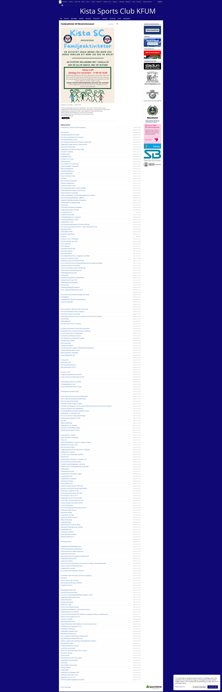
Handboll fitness (65, 469)
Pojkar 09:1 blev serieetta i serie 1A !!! (70, 616)
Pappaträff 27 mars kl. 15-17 (68, 677)
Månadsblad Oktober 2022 (68, 621)
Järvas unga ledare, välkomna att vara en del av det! (74, 309)
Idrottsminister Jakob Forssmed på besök (71, 549)
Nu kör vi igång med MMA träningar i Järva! (72, 290)
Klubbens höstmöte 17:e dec (68, 185)
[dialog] (196, 682)
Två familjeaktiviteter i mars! (68, 384)
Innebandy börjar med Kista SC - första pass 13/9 (73, 459)
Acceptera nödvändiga (199, 687)
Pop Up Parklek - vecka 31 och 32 (69, 495)
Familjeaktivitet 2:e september (68, 478)
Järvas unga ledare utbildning (68, 534)
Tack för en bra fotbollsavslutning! (70, 607)
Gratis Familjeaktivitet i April (68, 355)
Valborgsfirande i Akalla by (68, 340)
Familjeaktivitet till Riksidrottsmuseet (77, 24)
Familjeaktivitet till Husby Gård (68, 558)
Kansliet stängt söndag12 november (70, 430)
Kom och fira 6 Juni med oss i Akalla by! (71, 323)
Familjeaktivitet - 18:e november (69, 425)
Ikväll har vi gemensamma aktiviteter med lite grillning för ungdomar (78, 641)
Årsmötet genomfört (66, 541)
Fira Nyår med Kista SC (66, 585)
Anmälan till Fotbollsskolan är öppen (70, 350)
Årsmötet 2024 (64, 360)
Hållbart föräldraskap (66, 423)
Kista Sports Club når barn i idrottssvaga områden (74, 488)
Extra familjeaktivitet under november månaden (73, 188)
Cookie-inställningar (65, 687)
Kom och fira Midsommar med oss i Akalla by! (72, 311)
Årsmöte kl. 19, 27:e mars (67, 159)
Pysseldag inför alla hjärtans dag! (69, 391)
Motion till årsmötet (66, 362)
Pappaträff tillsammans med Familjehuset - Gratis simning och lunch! (79, 624)
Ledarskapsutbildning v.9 (67, 171)
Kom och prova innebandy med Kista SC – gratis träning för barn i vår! (79, 227)
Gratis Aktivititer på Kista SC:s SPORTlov (71, 382)
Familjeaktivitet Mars (66, 156)
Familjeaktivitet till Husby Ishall (69, 273)
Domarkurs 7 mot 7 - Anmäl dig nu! (69, 239)
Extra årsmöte (64, 205)
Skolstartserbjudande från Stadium (70, 135)
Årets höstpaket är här (67, 483)
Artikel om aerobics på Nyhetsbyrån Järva (71, 566)
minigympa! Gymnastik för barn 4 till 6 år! (71, 374)
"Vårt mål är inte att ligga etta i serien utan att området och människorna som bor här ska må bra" (86, 406)
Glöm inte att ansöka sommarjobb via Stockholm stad (75, 556)
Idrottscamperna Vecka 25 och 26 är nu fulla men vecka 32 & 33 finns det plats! (81, 316)
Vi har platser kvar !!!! (66, 212)
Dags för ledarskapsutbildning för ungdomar (72, 197)
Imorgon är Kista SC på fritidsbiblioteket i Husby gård (74, 466)
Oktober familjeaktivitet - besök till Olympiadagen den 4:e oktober (78, 195)
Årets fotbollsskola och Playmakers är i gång (72, 338)
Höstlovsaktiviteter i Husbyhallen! (69, 437)
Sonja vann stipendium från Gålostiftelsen (72, 408)
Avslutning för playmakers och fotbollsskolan (72, 277)
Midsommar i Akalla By (66, 653)
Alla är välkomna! (65, 246)
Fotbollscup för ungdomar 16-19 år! (70, 491)
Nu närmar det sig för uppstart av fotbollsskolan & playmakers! (77, 348)
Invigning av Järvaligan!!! (67, 345)
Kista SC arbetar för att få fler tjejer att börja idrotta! (74, 636)
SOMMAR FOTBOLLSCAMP (67, 214)
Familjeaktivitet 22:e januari (68, 568)
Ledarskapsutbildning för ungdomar (70, 287)
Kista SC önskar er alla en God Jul (69, 580)
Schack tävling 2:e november (68, 435)
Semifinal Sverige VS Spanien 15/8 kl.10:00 (72, 486)
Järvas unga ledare (66, 244)
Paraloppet (64, 178)
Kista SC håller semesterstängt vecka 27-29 (72, 500)
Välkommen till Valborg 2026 (68, 147)
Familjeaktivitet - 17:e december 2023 (70, 413)
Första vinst (64, 440)
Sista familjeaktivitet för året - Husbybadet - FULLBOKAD (75, 256)
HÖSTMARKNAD (65, 297)
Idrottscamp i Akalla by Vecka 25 (69, 517)
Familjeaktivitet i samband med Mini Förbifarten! (73, 127)
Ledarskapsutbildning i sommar (69, 139)
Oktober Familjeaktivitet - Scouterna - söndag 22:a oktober (76, 442)
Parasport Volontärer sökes (68, 176)
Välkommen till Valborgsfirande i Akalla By (72, 527)
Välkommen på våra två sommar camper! (71, 658)
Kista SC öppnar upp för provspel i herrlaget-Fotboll (74, 396)
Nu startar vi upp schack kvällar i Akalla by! (72, 454)
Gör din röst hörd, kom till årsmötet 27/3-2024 (72, 377)
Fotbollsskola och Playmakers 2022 (70, 672)
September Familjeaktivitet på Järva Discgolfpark (73, 200)
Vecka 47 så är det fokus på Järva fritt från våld (73, 268)
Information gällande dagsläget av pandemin (72, 679)
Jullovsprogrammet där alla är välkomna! (71, 583)
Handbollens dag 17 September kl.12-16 (71, 626)
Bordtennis (64, 1)
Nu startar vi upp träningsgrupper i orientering (73, 464)
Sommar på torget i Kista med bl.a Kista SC (72, 503)
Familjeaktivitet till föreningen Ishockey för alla (73, 190)
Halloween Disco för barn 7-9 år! (69, 445)
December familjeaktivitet (67, 183)
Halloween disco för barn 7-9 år (69, 280)
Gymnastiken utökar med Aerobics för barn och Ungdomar (76, 575)
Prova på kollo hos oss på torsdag (70, 164)
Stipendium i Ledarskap (67, 151)
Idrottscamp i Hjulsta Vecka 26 (68, 510)
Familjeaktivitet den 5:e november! (70, 612)
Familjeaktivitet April (66, 529)
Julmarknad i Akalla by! (66, 251)
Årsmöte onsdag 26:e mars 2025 (69, 241)
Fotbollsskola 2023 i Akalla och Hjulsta (70, 524)
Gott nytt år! (64, 578)
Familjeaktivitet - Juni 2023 (67, 515)
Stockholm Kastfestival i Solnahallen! (70, 265)
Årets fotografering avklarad (68, 365)
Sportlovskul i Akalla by (67, 561)
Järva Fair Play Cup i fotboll (68, 447)
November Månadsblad (67, 602)
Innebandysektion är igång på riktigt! (70, 202)
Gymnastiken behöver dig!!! (68, 248)
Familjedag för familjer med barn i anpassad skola (74, 144)
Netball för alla (64, 457)
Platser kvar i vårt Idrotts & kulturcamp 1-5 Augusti (74, 650)
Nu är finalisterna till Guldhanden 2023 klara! (72, 570)
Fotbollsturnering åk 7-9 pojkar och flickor (71, 403)
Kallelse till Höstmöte (66, 599)
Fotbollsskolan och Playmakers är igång (71, 474)
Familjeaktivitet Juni (66, 321)
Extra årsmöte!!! (65, 132)
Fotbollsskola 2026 (65, 161)
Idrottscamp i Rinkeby (66, 512)
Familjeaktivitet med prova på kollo (70, 210)
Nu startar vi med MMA (67, 619)
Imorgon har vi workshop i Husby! (69, 258)
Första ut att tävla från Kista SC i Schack (71, 386)
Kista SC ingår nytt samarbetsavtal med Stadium (73, 398)
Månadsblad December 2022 (68, 590)
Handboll (115, 1)
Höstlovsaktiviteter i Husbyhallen (69, 193)
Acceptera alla (213, 687)
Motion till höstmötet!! (66, 253)
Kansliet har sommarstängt (68, 648)
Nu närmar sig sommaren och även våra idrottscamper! (75, 328)
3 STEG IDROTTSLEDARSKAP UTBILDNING (71, 207)
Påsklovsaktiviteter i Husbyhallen (69, 352)
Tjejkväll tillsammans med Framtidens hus (72, 638)
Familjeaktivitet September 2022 (69, 631)
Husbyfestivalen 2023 (66, 476)
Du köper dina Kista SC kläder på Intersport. (72, 551)
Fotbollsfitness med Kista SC (68, 629)
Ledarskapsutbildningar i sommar (69, 219)
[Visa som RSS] (117, 24)
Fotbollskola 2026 (65, 154)
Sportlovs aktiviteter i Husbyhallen (70, 166)
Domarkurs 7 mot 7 (66, 372)
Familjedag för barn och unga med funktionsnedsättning (75, 331)
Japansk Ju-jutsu (107, 1)
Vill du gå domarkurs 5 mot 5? (68, 367)
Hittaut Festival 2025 (66, 229)
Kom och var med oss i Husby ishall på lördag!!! (73, 415)
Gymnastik (99, 1)
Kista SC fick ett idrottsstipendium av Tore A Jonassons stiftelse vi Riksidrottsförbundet (83, 563)
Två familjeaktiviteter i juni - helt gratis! (71, 217)
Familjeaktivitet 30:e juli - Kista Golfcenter (71, 498)
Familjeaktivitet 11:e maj (67, 222)
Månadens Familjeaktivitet (67, 234)
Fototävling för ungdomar (67, 532)
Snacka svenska (65, 655)
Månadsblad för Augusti (67, 643)
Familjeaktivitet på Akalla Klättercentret (71, 546)
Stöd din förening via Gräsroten (69, 592)
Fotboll (87, 1)
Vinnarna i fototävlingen (67, 505)
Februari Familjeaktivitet (67, 168)
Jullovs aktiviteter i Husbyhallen (69, 181)
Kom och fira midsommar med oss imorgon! (72, 137)
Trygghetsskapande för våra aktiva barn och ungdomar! (75, 449)
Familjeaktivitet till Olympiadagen (69, 282)
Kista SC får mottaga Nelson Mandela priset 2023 (73, 507)
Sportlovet (63, 236)
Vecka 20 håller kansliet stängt (69, 665)
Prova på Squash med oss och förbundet (71, 333)
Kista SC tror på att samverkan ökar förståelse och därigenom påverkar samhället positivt (84, 614)
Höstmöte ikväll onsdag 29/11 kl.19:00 (70, 418)
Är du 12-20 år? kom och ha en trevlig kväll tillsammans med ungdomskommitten (82, 263)
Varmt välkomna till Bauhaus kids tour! (71, 336)
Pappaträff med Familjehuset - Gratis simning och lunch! (75, 609)
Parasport (128, 1)
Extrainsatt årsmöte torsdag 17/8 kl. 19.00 (71, 493)
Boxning (71, 1)
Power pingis (64, 662)
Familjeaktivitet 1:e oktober (68, 452)
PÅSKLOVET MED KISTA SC (67, 537)
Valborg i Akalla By (65, 667)
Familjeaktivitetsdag (66, 522)
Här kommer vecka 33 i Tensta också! (70, 314)
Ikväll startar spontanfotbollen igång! (70, 428)
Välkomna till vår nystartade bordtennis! (71, 270)
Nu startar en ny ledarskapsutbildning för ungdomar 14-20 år (77, 595)
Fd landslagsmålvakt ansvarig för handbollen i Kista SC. (75, 411)
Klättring (138, 1)
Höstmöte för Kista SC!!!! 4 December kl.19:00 (72, 260)
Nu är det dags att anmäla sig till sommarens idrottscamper (76, 142)
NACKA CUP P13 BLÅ (66, 604)
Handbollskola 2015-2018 (67, 471)
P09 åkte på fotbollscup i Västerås (70, 646)
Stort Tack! (63, 420)
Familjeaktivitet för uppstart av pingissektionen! (73, 299)
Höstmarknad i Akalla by (67, 481)
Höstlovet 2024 (64, 275)
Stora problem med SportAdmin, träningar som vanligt (75, 294)
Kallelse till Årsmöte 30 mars (68, 553)
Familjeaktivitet (65, 670)
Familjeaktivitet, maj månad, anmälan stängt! (72, 149)
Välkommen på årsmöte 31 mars (69, 675)
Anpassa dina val (180, 687)
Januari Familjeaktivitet (66, 173)
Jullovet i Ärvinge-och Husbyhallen (69, 401)
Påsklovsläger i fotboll (66, 231)
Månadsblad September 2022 (68, 633)
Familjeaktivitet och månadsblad (69, 660)
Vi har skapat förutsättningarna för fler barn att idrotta (75, 224)
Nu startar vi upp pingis (67, 302)
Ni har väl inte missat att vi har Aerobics (71, 461)
